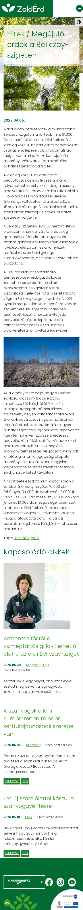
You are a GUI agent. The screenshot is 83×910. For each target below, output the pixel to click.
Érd (25, 781)
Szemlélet (33, 665)
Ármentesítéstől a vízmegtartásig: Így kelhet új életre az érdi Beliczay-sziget (41, 646)
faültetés (21, 537)
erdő (35, 537)
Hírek (16, 34)
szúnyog (12, 781)
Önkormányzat (19, 882)
